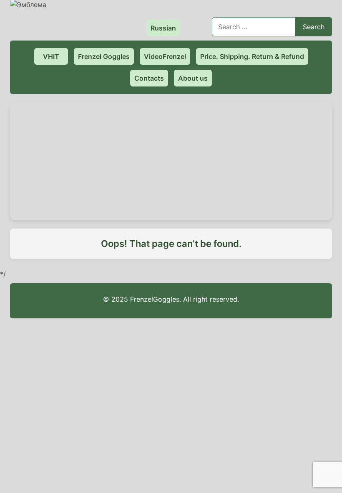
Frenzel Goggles (104, 56)
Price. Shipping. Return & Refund (252, 56)
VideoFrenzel (165, 56)
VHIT (51, 56)
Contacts (149, 78)
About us (193, 78)
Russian (163, 28)
